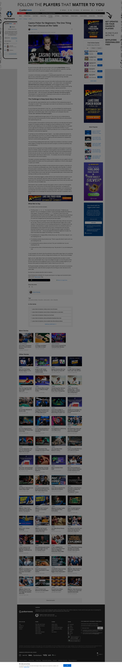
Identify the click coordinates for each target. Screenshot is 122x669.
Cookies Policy (26, 667)
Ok (67, 665)
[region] (61, 665)
